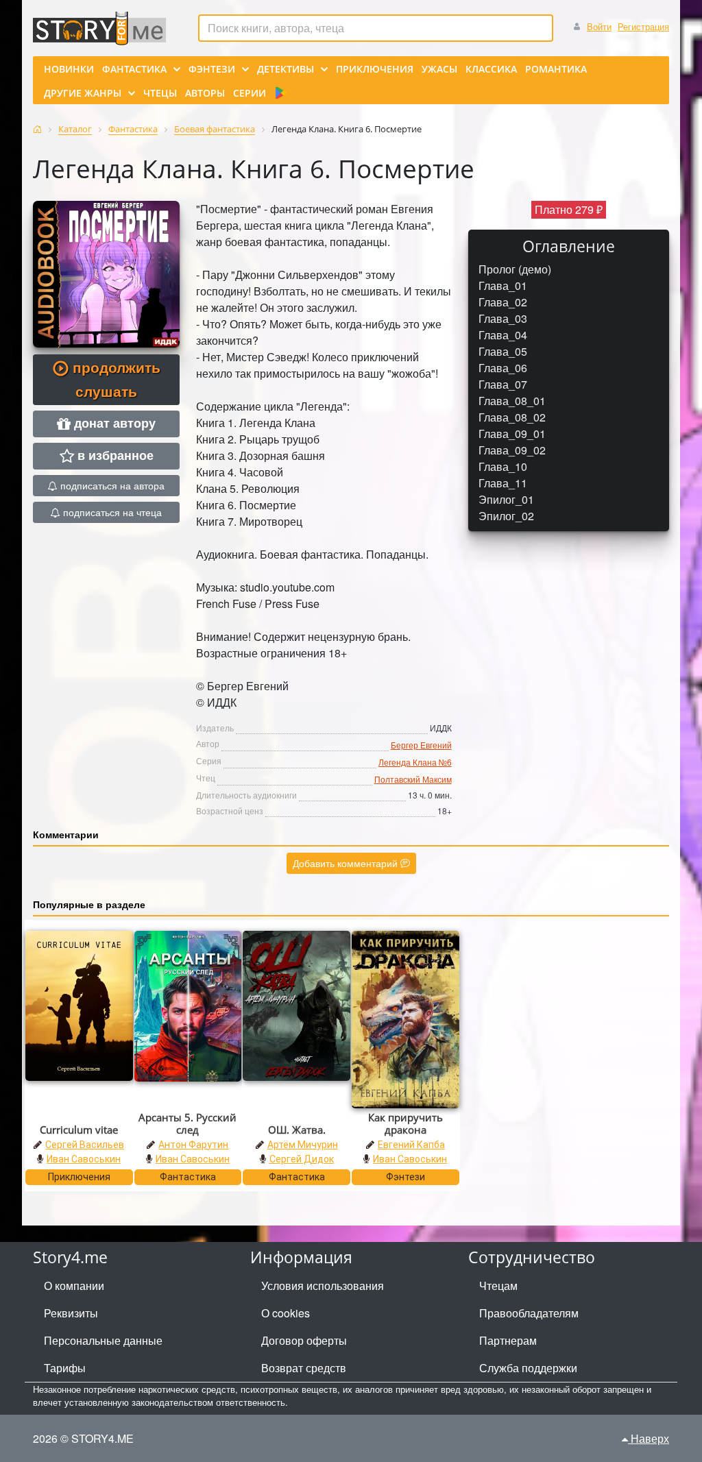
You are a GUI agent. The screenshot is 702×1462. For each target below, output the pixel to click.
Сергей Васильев (84, 1144)
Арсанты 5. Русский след (187, 1123)
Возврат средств (303, 1368)
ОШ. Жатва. (297, 1129)
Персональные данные (103, 1340)
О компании (74, 1285)
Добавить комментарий (346, 863)
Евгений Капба (411, 1144)
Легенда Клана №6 (415, 762)
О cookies (285, 1313)
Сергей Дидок (301, 1159)
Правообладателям (529, 1313)
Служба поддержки (528, 1368)
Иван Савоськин (84, 1159)
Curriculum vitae (79, 1129)
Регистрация (643, 26)
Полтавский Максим (413, 779)
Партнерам (508, 1340)
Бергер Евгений (421, 745)
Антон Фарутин (193, 1144)
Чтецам (498, 1285)
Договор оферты (304, 1340)
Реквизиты (71, 1313)
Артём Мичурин (302, 1144)
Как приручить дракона (405, 1123)
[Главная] (37, 129)
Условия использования (322, 1285)
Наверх (648, 1438)
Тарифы (65, 1368)
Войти (599, 26)
